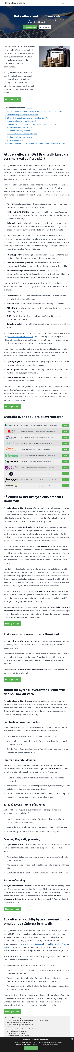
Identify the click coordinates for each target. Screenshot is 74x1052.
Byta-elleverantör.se (15, 2)
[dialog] (37, 1044)
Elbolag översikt (30, 27)
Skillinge (7, 947)
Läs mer (65, 425)
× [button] (72, 1039)
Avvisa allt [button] (44, 1048)
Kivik (32, 944)
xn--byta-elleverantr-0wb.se (20, 336)
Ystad (64, 944)
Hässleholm (55, 944)
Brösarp (38, 944)
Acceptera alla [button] (30, 1048)
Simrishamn (23, 944)
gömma (29, 108)
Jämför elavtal (44, 27)
